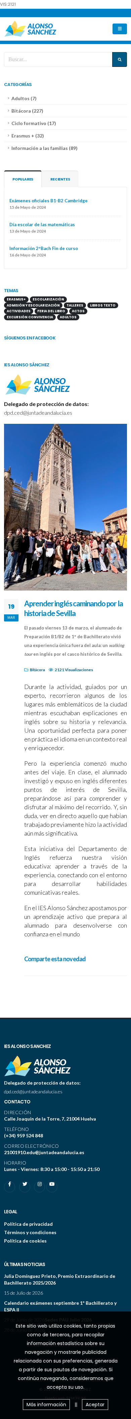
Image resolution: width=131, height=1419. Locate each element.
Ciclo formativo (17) (33, 123)
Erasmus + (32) (27, 135)
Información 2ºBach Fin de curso (43, 248)
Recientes (60, 179)
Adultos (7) (24, 98)
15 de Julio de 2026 (23, 1293)
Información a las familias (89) (44, 148)
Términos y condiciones (30, 1232)
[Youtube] (51, 1186)
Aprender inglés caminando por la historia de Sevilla (73, 608)
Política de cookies (25, 1241)
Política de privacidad (28, 1224)
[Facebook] (9, 1186)
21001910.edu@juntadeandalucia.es (44, 1152)
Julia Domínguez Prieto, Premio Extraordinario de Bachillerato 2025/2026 (59, 1279)
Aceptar (95, 1404)
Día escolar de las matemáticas (42, 224)
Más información (46, 1404)
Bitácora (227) (27, 111)
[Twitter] (24, 1186)
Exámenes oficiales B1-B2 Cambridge (48, 200)
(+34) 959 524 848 (23, 1135)
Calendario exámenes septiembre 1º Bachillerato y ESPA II (60, 1306)
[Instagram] (39, 1186)
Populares (22, 179)
